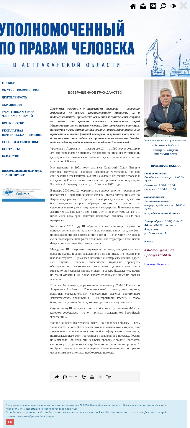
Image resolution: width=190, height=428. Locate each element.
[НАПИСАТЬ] (143, 5)
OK (10, 422)
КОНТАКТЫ (11, 149)
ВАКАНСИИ (10, 156)
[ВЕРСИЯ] (173, 5)
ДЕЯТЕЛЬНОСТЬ (14, 97)
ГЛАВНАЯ (9, 83)
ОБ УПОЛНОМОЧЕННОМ (20, 90)
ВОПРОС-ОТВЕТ (14, 123)
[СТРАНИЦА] (153, 5)
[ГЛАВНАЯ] (133, 5)
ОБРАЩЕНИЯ (12, 104)
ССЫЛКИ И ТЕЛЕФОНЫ (20, 142)
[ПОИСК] (163, 5)
